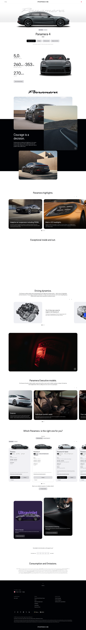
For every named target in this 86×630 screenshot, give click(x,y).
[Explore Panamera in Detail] (19, 446)
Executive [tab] (15, 441)
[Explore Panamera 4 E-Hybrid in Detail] (66, 446)
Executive (45, 29)
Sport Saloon (41, 29)
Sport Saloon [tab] (11, 441)
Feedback (84, 315)
